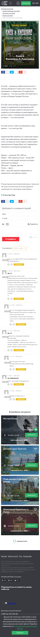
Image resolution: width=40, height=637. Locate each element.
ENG (37, 3)
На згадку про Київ (9, 13)
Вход (18, 3)
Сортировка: (7, 248)
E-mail (4, 218)
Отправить (10, 239)
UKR (33, 3)
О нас (20, 556)
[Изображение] (7, 224)
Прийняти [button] (20, 633)
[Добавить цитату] (3, 224)
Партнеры (4, 556)
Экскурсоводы (27, 556)
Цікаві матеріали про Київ (11, 11)
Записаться (31, 435)
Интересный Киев (7, 9)
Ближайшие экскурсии (19, 412)
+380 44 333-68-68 (9, 614)
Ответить (18, 264)
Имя (4, 214)
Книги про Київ (8, 15)
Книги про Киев (9, 195)
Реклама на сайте (13, 556)
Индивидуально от (20, 440)
